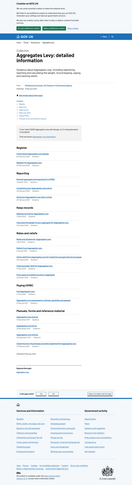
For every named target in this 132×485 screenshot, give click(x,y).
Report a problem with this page (100, 394)
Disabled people (23, 447)
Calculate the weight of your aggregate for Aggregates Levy (42, 223)
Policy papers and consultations (98, 437)
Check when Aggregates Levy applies (32, 154)
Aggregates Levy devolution (44, 137)
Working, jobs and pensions (62, 451)
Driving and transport (25, 451)
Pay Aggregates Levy (25, 291)
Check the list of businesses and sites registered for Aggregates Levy (46, 344)
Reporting (22, 107)
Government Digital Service (56, 469)
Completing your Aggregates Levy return (34, 188)
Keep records (23, 110)
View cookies (73, 28)
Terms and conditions (79, 465)
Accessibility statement (49, 465)
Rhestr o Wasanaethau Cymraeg (30, 469)
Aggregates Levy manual (27, 317)
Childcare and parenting (26, 433)
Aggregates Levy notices (27, 335)
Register (22, 104)
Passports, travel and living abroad (65, 442)
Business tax (35, 42)
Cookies (34, 465)
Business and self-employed (28, 428)
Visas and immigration (60, 447)
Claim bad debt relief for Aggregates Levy (34, 266)
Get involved (90, 451)
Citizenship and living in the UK (29, 437)
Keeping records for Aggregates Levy (32, 214)
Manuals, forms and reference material (32, 119)
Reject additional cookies (54, 28)
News (87, 423)
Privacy (26, 465)
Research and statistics (94, 433)
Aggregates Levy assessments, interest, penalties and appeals (43, 300)
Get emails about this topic (31, 95)
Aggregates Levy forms (26, 326)
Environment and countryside (63, 428)
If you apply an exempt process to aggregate (35, 275)
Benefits (20, 419)
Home (18, 42)
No (55, 394)
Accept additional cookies (29, 28)
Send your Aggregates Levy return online (34, 197)
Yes (43, 394)
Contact (64, 465)
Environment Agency (64, 85)
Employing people (58, 423)
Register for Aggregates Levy (29, 163)
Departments (90, 419)
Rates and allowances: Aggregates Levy (33, 239)
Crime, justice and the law (27, 442)
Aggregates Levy (48, 42)
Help (18, 465)
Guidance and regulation (95, 428)
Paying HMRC (24, 116)
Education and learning (60, 419)
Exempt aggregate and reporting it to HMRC (35, 179)
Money (26, 42)
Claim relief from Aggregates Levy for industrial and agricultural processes (48, 257)
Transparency (90, 442)
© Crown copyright (107, 478)
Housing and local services (62, 433)
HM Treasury (48, 85)
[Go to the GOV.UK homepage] (24, 37)
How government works (95, 447)
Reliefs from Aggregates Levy (29, 248)
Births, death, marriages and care (30, 423)
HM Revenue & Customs (34, 85)
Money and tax (57, 437)
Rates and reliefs (25, 113)
